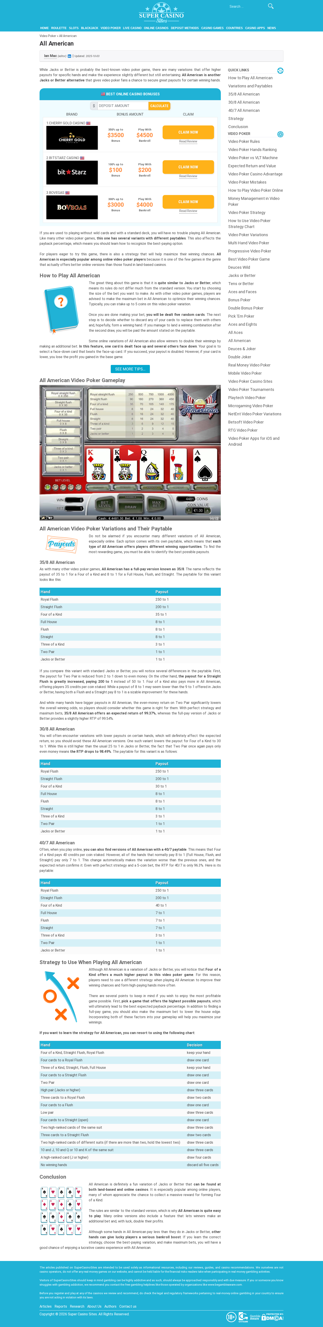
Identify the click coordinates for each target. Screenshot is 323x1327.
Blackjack (89, 28)
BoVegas (57, 193)
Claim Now (188, 132)
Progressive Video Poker (249, 251)
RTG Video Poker (243, 430)
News (271, 28)
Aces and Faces (242, 291)
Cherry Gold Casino (67, 123)
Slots (74, 28)
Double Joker (239, 357)
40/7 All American (244, 110)
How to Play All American (250, 77)
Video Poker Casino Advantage (255, 174)
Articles (46, 1306)
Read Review (188, 141)
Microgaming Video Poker (250, 405)
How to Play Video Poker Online (255, 190)
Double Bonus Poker (245, 308)
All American (239, 340)
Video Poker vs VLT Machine (253, 157)
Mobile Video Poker (245, 373)
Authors (110, 1306)
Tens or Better (241, 283)
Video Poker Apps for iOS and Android (253, 441)
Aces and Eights (242, 324)
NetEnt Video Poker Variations (254, 414)
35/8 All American (244, 94)
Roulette (59, 28)
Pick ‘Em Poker (241, 316)
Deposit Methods (185, 28)
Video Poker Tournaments (251, 389)
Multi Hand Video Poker (248, 243)
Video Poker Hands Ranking (252, 149)
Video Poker (111, 28)
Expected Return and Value (252, 166)
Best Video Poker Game (249, 259)
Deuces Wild (239, 267)
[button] (130, 453)
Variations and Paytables (250, 86)
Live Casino (132, 28)
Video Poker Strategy (246, 212)
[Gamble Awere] (255, 1317)
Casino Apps (255, 28)
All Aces (235, 332)
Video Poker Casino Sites (250, 381)
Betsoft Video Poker (246, 422)
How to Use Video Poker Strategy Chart (249, 223)
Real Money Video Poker (249, 365)
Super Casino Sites (82, 1314)
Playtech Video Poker (247, 397)
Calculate (159, 106)
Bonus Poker (239, 300)
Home (44, 28)
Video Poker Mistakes (247, 182)
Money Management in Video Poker (253, 201)
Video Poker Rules (244, 141)
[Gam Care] (244, 1317)
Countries (234, 28)
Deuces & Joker (242, 348)
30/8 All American (244, 102)
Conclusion (238, 126)
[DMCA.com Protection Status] (272, 1317)
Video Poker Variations (248, 234)
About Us (94, 1306)
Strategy (236, 118)
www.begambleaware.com (225, 1284)
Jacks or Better (242, 275)
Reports (60, 1306)
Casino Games (212, 28)
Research (77, 1306)
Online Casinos (156, 28)
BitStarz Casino (64, 158)
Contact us (127, 1306)
